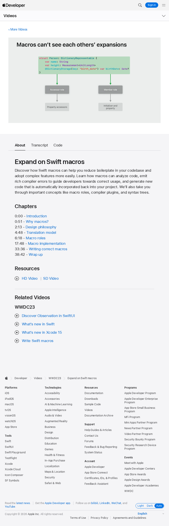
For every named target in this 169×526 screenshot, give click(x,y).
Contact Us (91, 435)
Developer (21, 378)
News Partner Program (138, 428)
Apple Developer (94, 466)
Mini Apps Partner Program (140, 422)
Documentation (93, 393)
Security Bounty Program (139, 439)
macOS (9, 404)
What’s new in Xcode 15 (42, 332)
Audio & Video (53, 415)
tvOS (8, 410)
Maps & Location (55, 471)
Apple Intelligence (55, 410)
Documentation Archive (98, 415)
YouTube (10, 506)
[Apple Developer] (13, 5)
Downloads (91, 398)
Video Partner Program (138, 434)
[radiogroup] (150, 505)
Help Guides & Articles (98, 430)
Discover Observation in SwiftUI (48, 315)
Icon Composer (14, 475)
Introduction (36, 216)
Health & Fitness (54, 455)
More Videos (18, 29)
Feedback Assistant (96, 483)
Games (49, 449)
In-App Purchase (55, 460)
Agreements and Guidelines (129, 517)
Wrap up (35, 254)
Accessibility (52, 393)
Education (51, 443)
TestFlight (11, 458)
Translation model (41, 232)
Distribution (52, 438)
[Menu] (163, 5)
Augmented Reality (56, 421)
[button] (140, 5)
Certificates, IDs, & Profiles (101, 478)
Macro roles (36, 238)
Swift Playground (15, 452)
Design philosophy (41, 227)
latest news (23, 503)
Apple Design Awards (137, 479)
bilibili (94, 503)
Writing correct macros (48, 249)
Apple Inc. (34, 514)
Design (49, 432)
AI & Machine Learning (58, 404)
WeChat (116, 503)
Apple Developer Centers (139, 468)
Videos (10, 15)
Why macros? (37, 221)
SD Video (51, 278)
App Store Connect (96, 472)
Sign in (152, 5)
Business (50, 427)
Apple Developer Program (140, 393)
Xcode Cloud (12, 469)
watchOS (10, 421)
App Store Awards (135, 474)
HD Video (30, 278)
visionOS (10, 415)
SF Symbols (12, 480)
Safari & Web (53, 483)
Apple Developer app (57, 503)
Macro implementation (47, 243)
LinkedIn (104, 503)
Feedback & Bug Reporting (100, 447)
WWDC (129, 491)
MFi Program (132, 417)
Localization (52, 466)
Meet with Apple (133, 463)
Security (50, 477)
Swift (8, 441)
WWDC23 (55, 378)
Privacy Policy (99, 517)
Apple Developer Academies (141, 485)
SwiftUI (9, 447)
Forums (89, 441)
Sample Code (92, 404)
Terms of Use (78, 517)
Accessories (52, 398)
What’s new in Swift (38, 324)
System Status (93, 452)
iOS (7, 393)
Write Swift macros (37, 341)
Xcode (9, 463)
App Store (11, 427)
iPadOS (9, 398)
